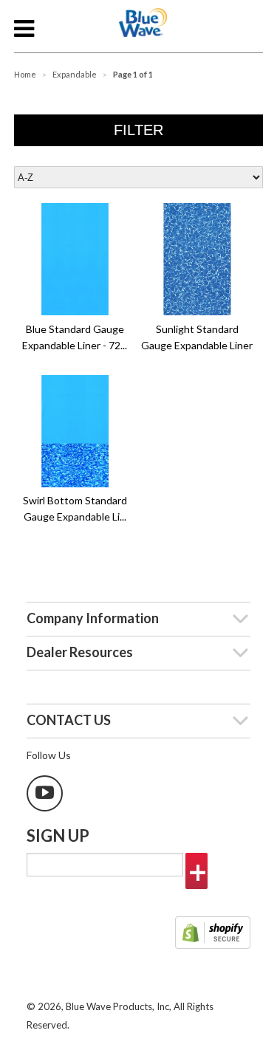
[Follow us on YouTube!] (45, 793)
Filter (138, 130)
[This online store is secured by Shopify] (212, 934)
